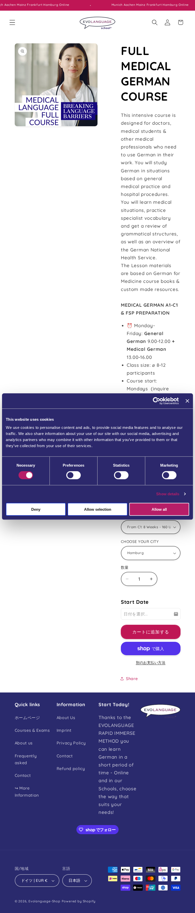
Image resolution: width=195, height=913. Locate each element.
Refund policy (71, 768)
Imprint (64, 730)
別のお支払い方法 (151, 662)
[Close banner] (187, 401)
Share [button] (132, 678)
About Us (66, 717)
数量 (125, 567)
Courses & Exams (32, 730)
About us (24, 742)
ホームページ (27, 717)
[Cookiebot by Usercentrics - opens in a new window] (156, 401)
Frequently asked (26, 759)
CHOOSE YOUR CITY (140, 541)
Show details (167, 494)
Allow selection (97, 509)
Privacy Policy (71, 742)
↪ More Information (27, 791)
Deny (35, 509)
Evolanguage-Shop (44, 901)
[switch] (73, 475)
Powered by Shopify (79, 901)
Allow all (159, 509)
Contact (23, 775)
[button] (12, 22)
